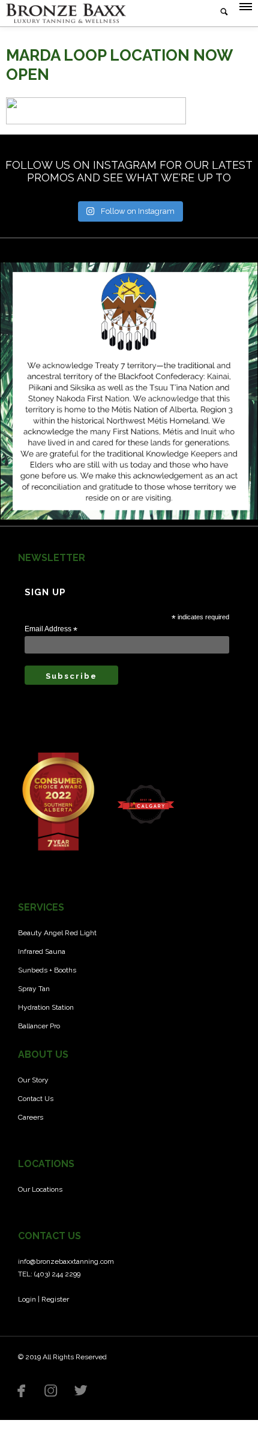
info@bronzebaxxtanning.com (66, 1261)
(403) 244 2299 (57, 1274)
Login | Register (43, 1299)
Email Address (51, 629)
